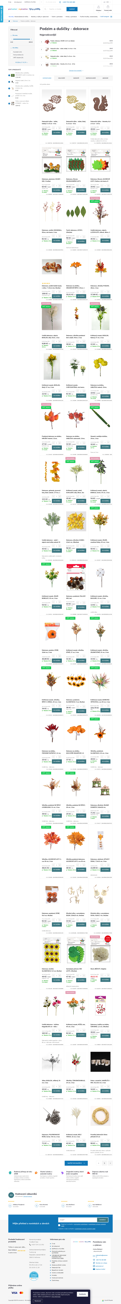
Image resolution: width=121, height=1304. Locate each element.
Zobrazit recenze (27, 1196)
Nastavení (38, 1301)
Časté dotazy (55, 1280)
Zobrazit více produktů (75, 70)
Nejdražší (76, 78)
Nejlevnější (61, 78)
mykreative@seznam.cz (102, 1256)
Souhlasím (82, 1294)
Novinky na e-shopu (101, 1263)
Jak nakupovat (18, 2)
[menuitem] (11, 16)
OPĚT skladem (18, 57)
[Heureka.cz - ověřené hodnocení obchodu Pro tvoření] (34, 1276)
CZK (107, 2)
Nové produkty (18, 55)
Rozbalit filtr (20, 62)
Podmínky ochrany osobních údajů (59, 1261)
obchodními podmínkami (81, 1224)
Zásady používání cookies (59, 1265)
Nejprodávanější (91, 78)
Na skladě (17, 52)
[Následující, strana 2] (104, 1163)
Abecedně (105, 78)
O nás (9, 2)
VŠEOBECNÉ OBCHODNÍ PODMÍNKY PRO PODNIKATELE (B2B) (59, 1257)
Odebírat (102, 1220)
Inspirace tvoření (100, 1269)
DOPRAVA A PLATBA (30, 2)
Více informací (55, 1297)
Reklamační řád (56, 1267)
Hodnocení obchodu (57, 1278)
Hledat (72, 9)
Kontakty (54, 1275)
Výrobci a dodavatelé (57, 1273)
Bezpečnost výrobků (57, 1270)
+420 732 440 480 (101, 1260)
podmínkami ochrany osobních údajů (85, 1229)
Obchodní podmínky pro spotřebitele (58, 1252)
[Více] (106, 16)
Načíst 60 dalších (75, 1163)
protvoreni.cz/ (99, 1266)
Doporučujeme (47, 78)
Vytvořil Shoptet (108, 1300)
